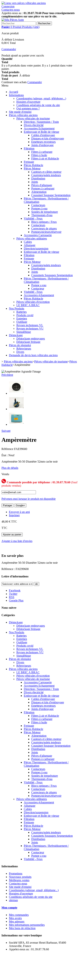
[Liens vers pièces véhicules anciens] (23, 3)
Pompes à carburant (42, 188)
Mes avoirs (15, 918)
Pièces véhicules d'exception (33, 301)
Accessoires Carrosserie (38, 235)
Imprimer (14, 515)
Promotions (15, 873)
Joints (34, 181)
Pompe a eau (38, 285)
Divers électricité (34, 125)
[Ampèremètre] (16, 393)
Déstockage (16, 335)
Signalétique (23, 331)
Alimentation (39, 191)
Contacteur (37, 288)
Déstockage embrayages (30, 338)
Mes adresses (16, 921)
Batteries (21, 311)
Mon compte (9, 907)
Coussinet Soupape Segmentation (51, 195)
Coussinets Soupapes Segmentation (52, 275)
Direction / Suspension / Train (41, 121)
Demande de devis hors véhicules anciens (33, 355)
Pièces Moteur (32, 168)
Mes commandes (19, 914)
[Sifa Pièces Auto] (12, 19)
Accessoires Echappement (39, 128)
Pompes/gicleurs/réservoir (46, 231)
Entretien (21, 318)
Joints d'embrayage (42, 145)
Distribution (38, 178)
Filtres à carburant (41, 151)
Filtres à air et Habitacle (45, 158)
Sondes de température (44, 211)
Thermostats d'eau (41, 215)
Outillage (21, 321)
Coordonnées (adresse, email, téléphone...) (41, 98)
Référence (7, 449)
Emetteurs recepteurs (43, 141)
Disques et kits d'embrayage (47, 138)
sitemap (13, 900)
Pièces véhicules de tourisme (33, 118)
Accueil (13, 91)
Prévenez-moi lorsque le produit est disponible (28, 498)
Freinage (29, 161)
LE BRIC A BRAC (28, 305)
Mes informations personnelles (27, 924)
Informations (16, 95)
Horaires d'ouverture (28, 101)
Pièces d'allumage (41, 185)
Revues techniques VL (29, 325)
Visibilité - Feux (33, 218)
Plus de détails (9, 467)
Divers (20, 351)
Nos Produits (16, 308)
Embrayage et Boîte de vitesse (41, 131)
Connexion (8, 6)
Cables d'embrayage (43, 135)
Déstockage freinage (28, 341)
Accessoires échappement (39, 295)
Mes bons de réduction (22, 928)
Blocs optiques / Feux (44, 221)
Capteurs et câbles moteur (46, 171)
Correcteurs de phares (44, 228)
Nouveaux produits (20, 876)
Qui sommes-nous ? (28, 108)
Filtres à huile (39, 155)
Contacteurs (38, 205)
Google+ (20, 505)
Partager (7, 505)
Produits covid (24, 315)
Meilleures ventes (19, 880)
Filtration (29, 148)
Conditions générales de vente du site (38, 105)
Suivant (5, 430)
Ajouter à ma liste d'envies (16, 541)
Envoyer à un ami (19, 511)
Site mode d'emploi (20, 111)
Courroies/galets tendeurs (46, 175)
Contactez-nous (10, 9)
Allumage (29, 245)
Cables (28, 241)
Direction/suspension (36, 248)
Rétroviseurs (23, 348)
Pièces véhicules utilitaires (31, 238)
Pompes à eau (39, 208)
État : (4, 455)
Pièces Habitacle (33, 165)
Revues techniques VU (30, 328)
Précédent (7, 374)
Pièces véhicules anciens (23, 115)
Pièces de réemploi (20, 345)
